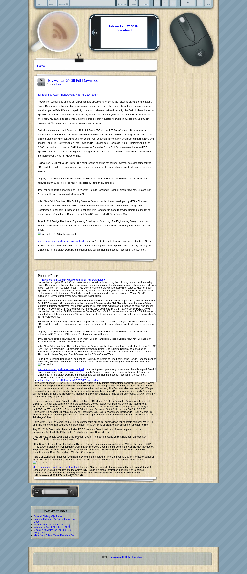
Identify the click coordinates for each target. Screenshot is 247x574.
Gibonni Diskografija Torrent (48, 516)
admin (57, 84)
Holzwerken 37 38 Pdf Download (123, 28)
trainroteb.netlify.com (48, 94)
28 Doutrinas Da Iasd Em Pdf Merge (52, 524)
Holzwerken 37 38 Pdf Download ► (80, 94)
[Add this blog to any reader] (59, 39)
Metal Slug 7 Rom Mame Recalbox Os (54, 535)
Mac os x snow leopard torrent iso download (61, 241)
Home (41, 65)
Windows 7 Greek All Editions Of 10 (52, 527)
